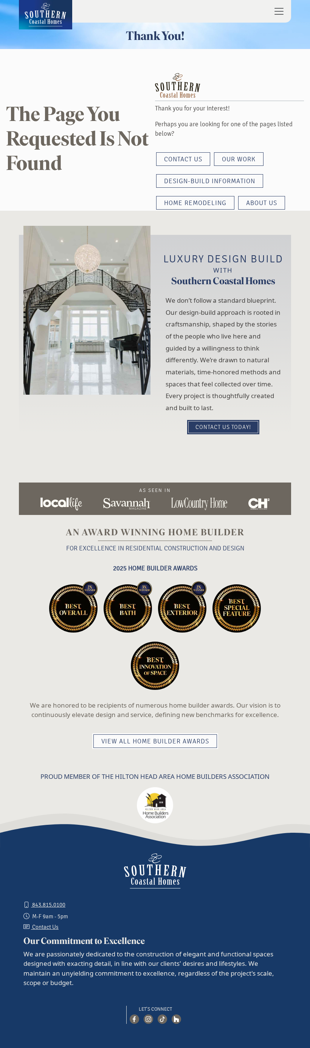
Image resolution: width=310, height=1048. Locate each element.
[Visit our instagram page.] (148, 1019)
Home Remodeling (195, 203)
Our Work (239, 159)
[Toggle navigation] (276, 11)
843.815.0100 (48, 905)
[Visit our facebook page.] (134, 1019)
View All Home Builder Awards (155, 741)
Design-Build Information (209, 181)
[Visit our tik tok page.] (162, 1019)
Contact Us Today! (223, 427)
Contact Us (183, 159)
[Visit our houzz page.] (176, 1019)
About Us (261, 203)
